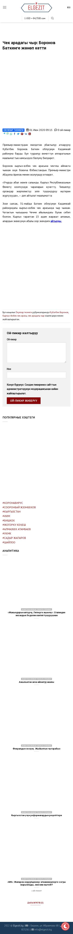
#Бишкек (9, 520)
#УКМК (7, 533)
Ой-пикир (12, 339)
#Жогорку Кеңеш (14, 524)
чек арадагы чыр (36, 315)
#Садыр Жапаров (14, 538)
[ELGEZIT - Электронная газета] (36, 7)
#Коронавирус (13, 503)
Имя (9, 369)
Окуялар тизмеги (13, 130)
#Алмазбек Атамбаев (17, 529)
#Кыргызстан (12, 511)
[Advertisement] (36, 265)
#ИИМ (6, 516)
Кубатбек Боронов (59, 312)
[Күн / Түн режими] (65, 926)
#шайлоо (9, 542)
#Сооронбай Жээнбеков (19, 507)
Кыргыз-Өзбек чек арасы (15, 315)
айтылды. (56, 221)
